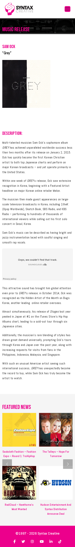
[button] (68, 464)
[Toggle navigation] (67, 9)
